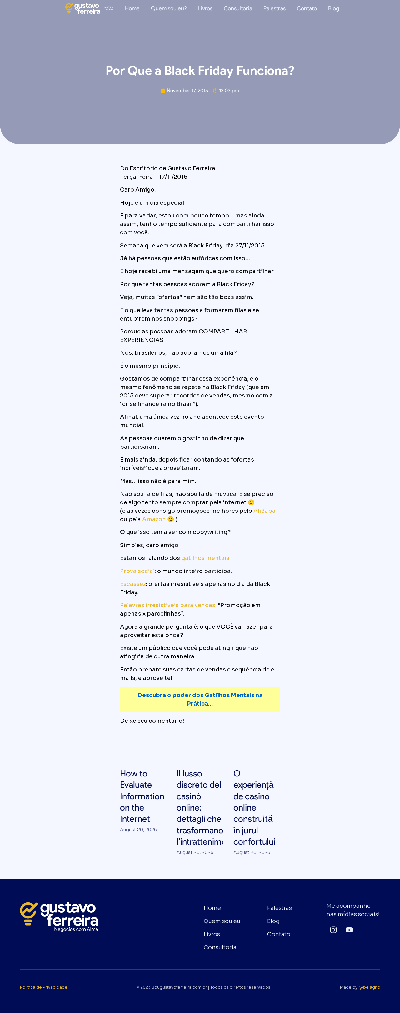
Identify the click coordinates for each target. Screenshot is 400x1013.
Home (132, 8)
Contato (307, 8)
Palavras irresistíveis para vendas (167, 605)
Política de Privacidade (44, 987)
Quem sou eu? (169, 8)
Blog (333, 8)
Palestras (274, 8)
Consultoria (238, 8)
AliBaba (264, 510)
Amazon (154, 519)
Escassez (133, 584)
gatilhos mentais (205, 558)
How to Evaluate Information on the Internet (142, 796)
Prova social (137, 571)
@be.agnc (369, 987)
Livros (205, 8)
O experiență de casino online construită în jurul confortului (254, 807)
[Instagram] (333, 929)
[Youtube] (349, 929)
